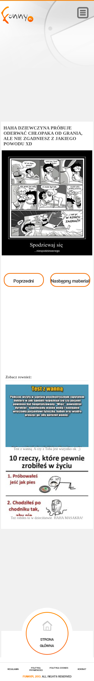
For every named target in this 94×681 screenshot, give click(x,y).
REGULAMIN (13, 669)
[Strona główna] (17, 22)
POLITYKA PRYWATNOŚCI (36, 669)
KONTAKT (82, 669)
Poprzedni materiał (24, 281)
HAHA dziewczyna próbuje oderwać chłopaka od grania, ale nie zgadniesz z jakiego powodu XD (43, 135)
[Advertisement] (47, 80)
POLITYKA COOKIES (59, 667)
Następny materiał (70, 280)
